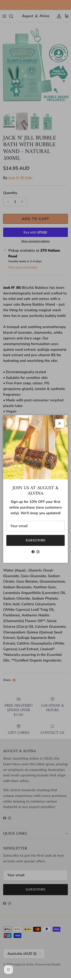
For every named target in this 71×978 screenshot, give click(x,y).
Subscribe (36, 540)
